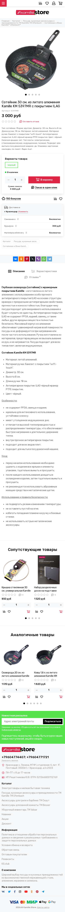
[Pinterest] (26, 258)
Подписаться (53, 721)
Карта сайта (43, 907)
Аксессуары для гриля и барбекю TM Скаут (26, 800)
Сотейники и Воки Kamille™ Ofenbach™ (15, 246)
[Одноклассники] (21, 258)
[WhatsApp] (43, 258)
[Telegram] (49, 258)
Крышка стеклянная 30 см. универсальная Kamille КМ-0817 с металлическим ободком (16, 589)
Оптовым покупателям (14, 854)
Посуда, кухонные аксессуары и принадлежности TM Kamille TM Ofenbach (26, 241)
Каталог (7, 241)
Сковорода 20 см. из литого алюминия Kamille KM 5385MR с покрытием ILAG (15, 674)
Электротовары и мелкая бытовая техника (26, 788)
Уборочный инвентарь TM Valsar (19, 809)
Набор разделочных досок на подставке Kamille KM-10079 (45, 589)
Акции (5, 819)
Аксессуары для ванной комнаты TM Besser (26, 805)
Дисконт (7, 823)
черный (12, 165)
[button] (26, 94)
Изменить (23, 211)
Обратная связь (10, 850)
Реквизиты (8, 859)
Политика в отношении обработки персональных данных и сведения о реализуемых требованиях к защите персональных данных (30, 837)
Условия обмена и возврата (17, 845)
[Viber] (38, 258)
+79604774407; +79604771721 (25, 757)
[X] (32, 258)
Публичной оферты (11, 730)
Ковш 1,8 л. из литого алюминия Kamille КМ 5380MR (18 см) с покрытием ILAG (45, 674)
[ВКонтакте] (15, 258)
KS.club (6, 863)
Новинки (6, 814)
